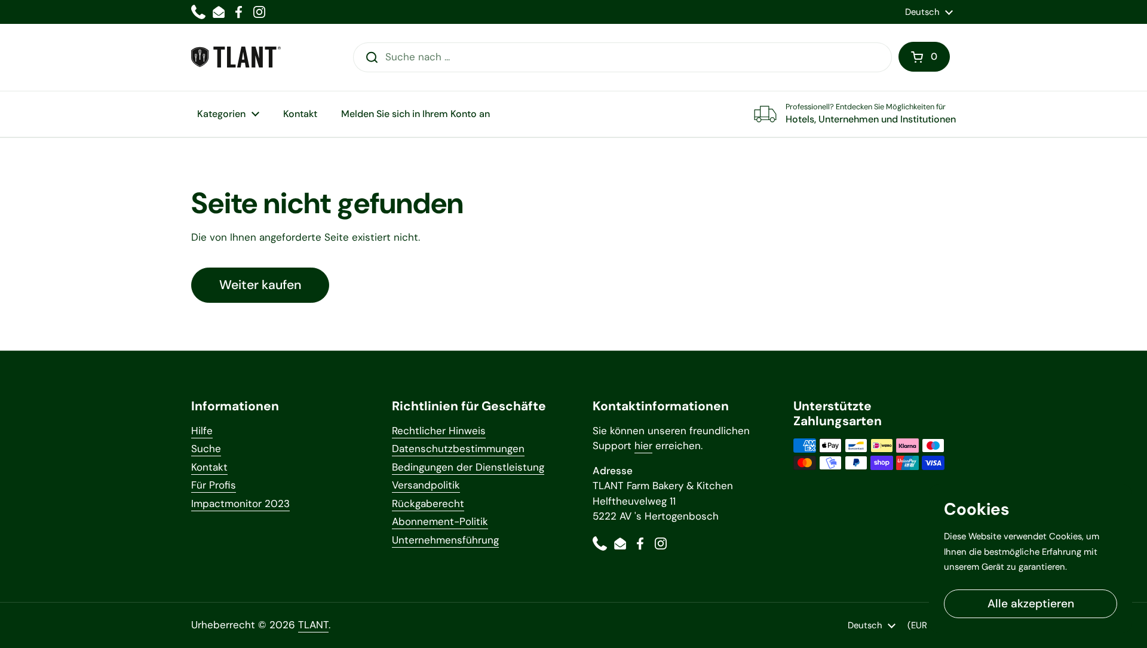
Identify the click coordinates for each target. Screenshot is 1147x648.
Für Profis (213, 485)
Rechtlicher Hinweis (439, 430)
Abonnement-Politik (440, 521)
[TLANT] (236, 57)
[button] (924, 57)
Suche (206, 448)
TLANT (313, 624)
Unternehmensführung (445, 539)
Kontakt (209, 467)
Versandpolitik (426, 485)
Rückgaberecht (428, 503)
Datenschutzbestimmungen (458, 448)
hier (643, 445)
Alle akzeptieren (1030, 603)
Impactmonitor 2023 (240, 503)
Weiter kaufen (260, 285)
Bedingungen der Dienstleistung (468, 467)
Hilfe (202, 430)
